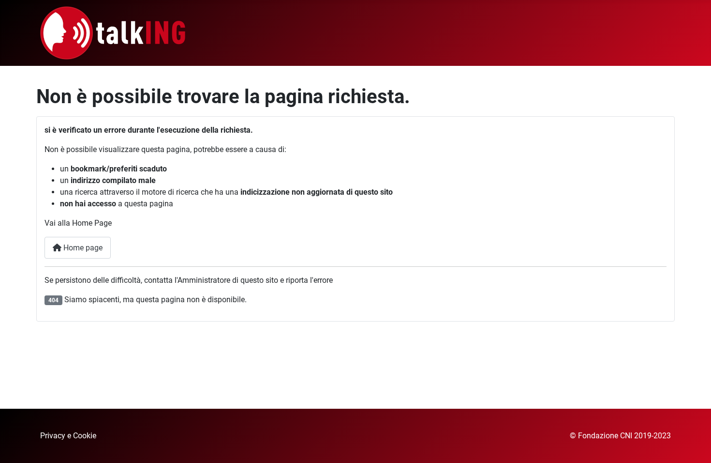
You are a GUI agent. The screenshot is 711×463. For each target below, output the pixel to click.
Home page (82, 247)
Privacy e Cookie (68, 435)
